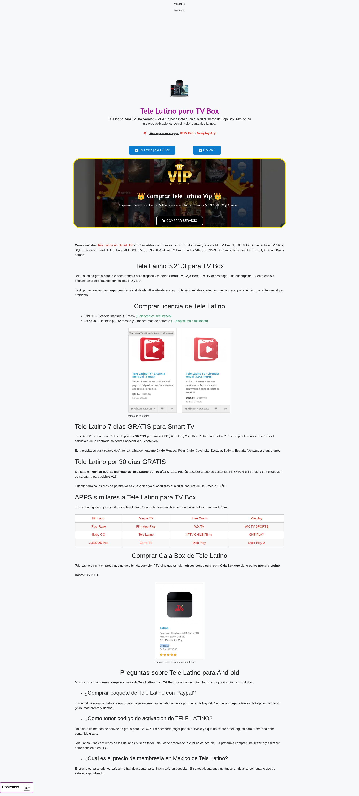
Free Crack (199, 518)
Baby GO (98, 534)
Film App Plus (146, 526)
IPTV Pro (186, 133)
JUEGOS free (98, 543)
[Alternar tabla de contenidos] (25, 787)
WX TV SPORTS (256, 526)
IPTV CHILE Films (199, 534)
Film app (98, 518)
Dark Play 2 (256, 543)
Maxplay (256, 518)
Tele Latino (146, 534)
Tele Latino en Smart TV (114, 245)
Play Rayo (98, 526)
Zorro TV (146, 543)
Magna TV (146, 518)
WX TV (199, 526)
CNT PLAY (256, 534)
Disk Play (199, 543)
